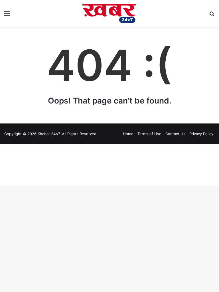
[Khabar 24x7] (109, 13)
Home (128, 133)
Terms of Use (149, 133)
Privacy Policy (201, 133)
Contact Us (175, 133)
